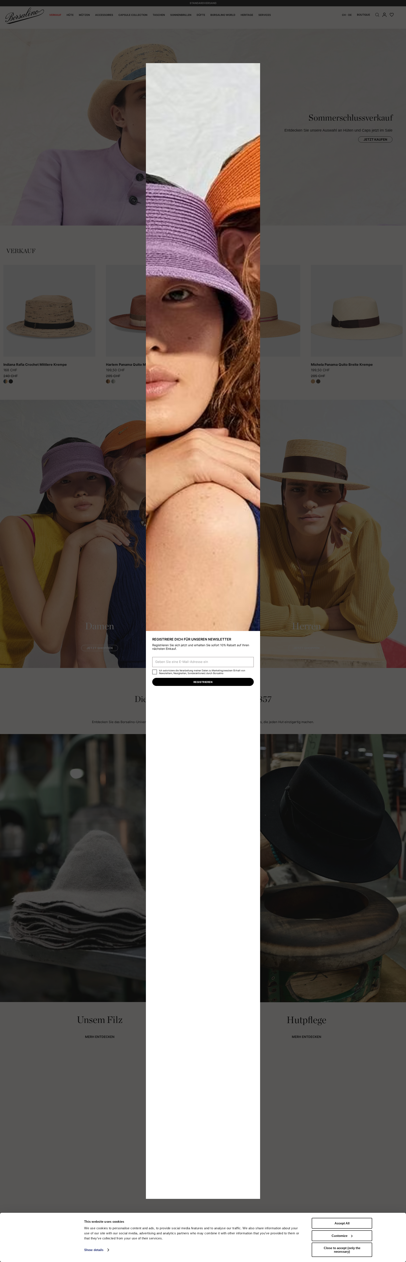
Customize (339, 1236)
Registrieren (203, 682)
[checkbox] (154, 672)
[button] (255, 67)
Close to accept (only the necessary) (342, 1249)
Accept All (342, 1223)
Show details (93, 1250)
